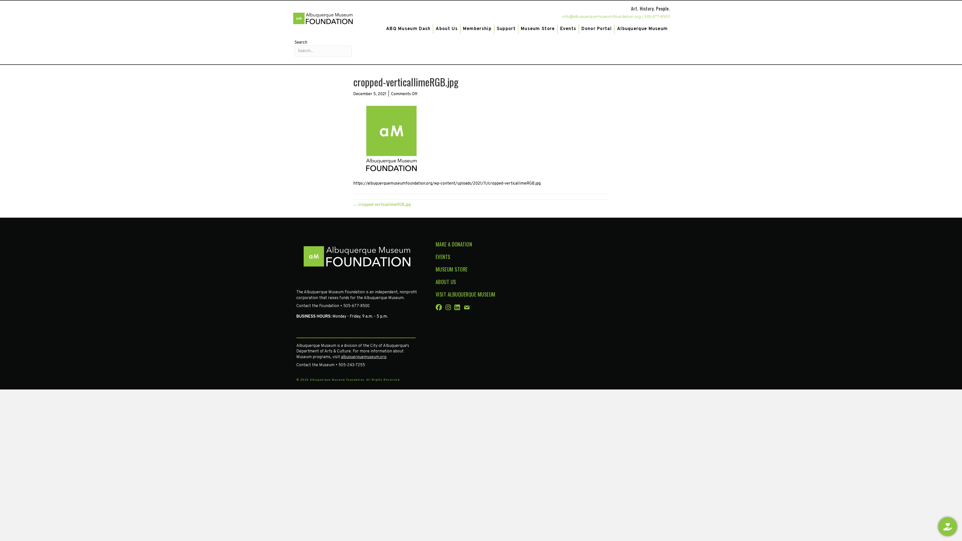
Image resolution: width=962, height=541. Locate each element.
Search (300, 42)
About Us (446, 29)
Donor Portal (596, 29)
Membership (477, 29)
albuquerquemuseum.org (363, 357)
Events (568, 29)
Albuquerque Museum (642, 29)
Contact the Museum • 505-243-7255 (330, 365)
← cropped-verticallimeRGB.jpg (382, 204)
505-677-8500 (657, 16)
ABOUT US (446, 282)
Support (506, 29)
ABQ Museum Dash (408, 29)
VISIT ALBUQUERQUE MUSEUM (466, 294)
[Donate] (947, 526)
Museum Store (538, 29)
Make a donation (454, 244)
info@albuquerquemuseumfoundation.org (601, 16)
